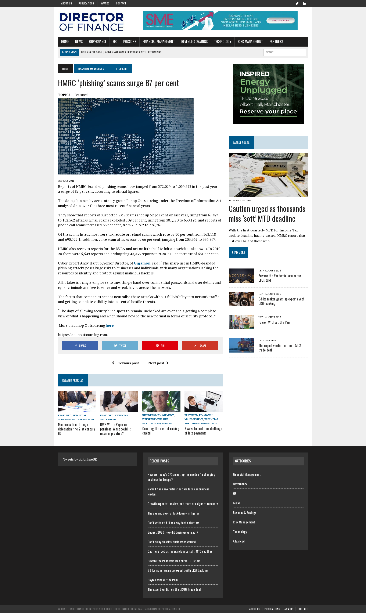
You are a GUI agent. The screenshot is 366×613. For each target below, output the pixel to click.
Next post (156, 363)
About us (66, 3)
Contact (121, 3)
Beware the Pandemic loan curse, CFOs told (279, 278)
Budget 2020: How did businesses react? (173, 532)
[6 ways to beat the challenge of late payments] (203, 409)
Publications (86, 3)
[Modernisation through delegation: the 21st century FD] (77, 409)
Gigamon (142, 263)
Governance (97, 41)
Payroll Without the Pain (274, 322)
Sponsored (86, 419)
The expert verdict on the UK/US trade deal (279, 348)
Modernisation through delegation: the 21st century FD (76, 429)
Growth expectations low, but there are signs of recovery (183, 503)
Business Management (158, 415)
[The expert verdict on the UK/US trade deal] (241, 349)
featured (81, 95)
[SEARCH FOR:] (284, 51)
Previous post (127, 363)
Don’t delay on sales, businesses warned (172, 541)
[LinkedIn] (304, 3)
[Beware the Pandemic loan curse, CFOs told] (241, 279)
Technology (222, 41)
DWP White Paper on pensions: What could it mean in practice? (115, 429)
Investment (165, 423)
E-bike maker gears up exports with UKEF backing (281, 301)
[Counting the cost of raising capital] (161, 409)
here (110, 325)
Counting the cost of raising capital (160, 431)
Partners (276, 41)
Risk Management (250, 41)
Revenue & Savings (194, 41)
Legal (236, 503)
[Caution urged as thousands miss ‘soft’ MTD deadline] (268, 194)
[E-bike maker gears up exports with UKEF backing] (241, 303)
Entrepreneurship (155, 419)
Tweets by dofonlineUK (80, 459)
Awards (105, 3)
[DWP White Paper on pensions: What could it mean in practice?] (119, 409)
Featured (64, 415)
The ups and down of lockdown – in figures (173, 513)
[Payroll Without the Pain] (241, 326)
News (79, 41)
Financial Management (159, 41)
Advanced (239, 541)
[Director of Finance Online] (97, 22)
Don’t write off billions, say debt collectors (173, 522)
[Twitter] (297, 3)
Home (65, 41)
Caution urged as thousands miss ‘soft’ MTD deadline (267, 213)
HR (115, 41)
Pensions (129, 41)
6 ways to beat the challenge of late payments (203, 431)
